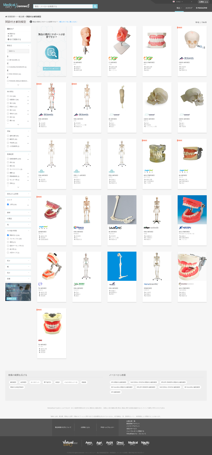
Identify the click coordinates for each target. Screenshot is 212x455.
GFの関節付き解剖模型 (118, 382)
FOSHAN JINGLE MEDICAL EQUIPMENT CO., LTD (19, 81)
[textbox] (63, 6)
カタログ (189, 8)
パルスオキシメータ (70, 382)
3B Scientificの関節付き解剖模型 (121, 387)
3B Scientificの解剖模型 (192, 387)
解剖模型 (13, 382)
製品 (178, 8)
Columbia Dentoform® (17, 67)
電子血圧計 (47, 382)
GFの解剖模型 (115, 392)
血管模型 (23, 382)
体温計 (57, 382)
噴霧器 (84, 382)
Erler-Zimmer (15, 74)
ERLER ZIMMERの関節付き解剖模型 (173, 382)
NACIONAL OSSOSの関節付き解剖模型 (144, 382)
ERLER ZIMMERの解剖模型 (146, 387)
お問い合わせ (87, 199)
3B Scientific (14, 60)
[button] (18, 45)
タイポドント (35, 382)
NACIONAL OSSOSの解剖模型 (170, 387)
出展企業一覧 (130, 421)
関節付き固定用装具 (17, 387)
